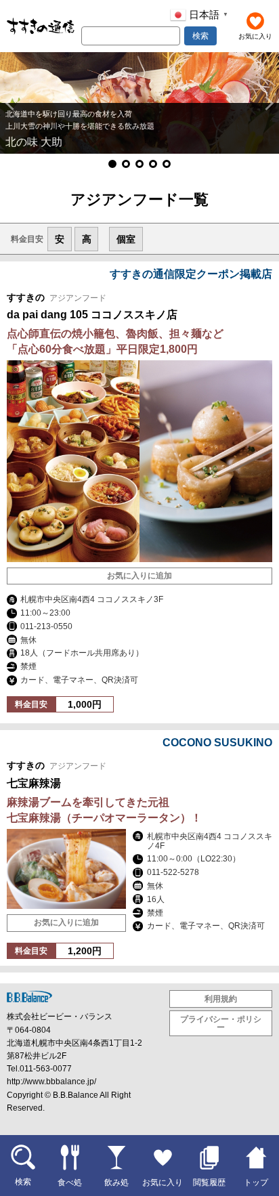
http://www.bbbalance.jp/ (51, 1081)
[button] (12, 103)
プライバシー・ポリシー (220, 1023)
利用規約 (221, 999)
